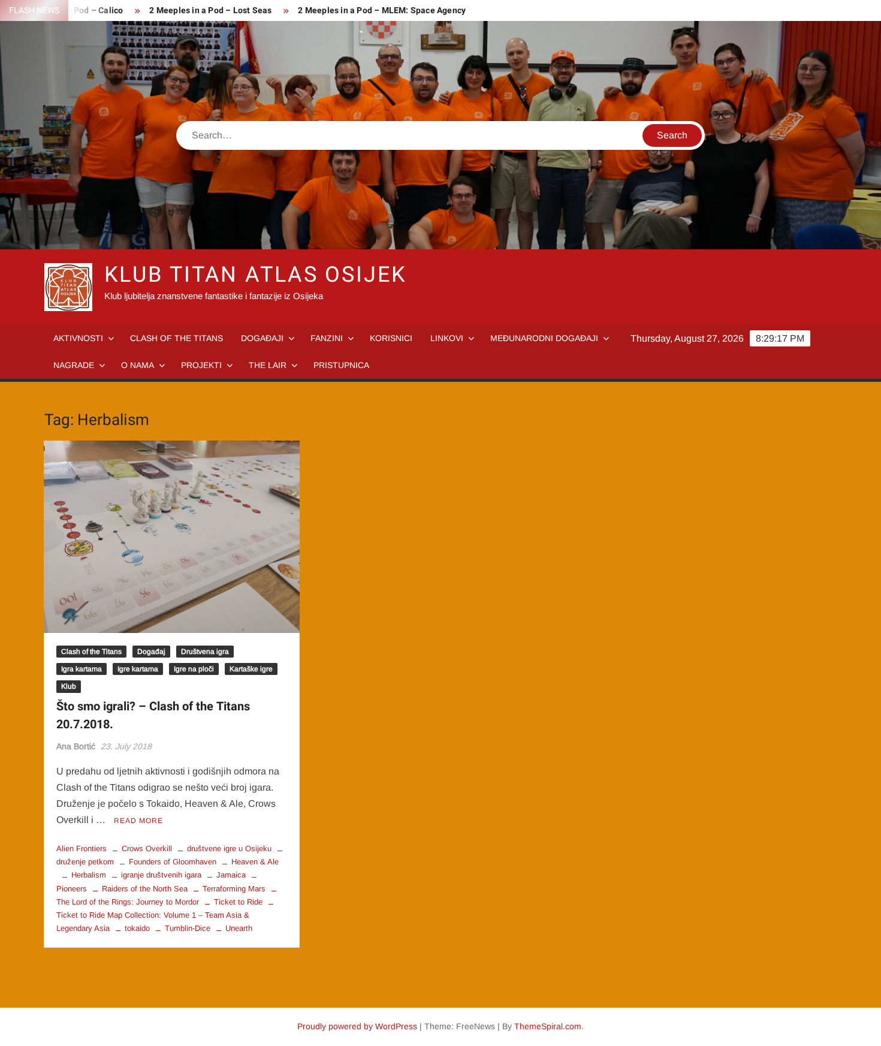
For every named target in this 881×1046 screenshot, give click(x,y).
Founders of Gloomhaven (172, 861)
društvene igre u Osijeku (229, 848)
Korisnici (391, 338)
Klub (68, 686)
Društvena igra (205, 651)
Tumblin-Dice (187, 928)
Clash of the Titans (176, 338)
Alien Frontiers (81, 848)
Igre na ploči (194, 669)
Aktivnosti (78, 338)
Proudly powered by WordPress (357, 1026)
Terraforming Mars (234, 888)
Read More (138, 820)
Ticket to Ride (238, 901)
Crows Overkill (147, 848)
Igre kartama (137, 669)
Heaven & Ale (255, 861)
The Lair (267, 365)
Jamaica (231, 874)
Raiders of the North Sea (145, 888)
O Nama (137, 365)
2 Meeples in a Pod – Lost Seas (210, 10)
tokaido (137, 928)
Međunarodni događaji (544, 338)
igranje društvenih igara (161, 874)
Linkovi (446, 338)
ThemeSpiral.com (547, 1026)
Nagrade (73, 365)
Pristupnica (341, 365)
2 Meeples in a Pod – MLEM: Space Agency (382, 10)
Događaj (151, 651)
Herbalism (88, 874)
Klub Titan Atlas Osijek (255, 275)
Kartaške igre (251, 669)
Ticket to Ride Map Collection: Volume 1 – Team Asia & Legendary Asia (152, 922)
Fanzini (326, 338)
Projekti (201, 365)
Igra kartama (81, 669)
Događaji (262, 338)
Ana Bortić (75, 746)
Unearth (238, 928)
